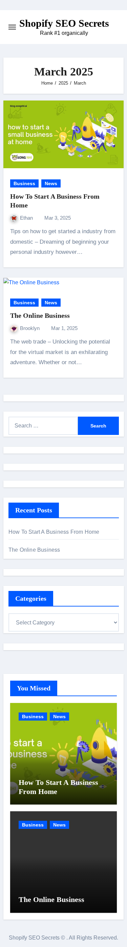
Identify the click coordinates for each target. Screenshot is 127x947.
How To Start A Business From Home (54, 532)
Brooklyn (30, 328)
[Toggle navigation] (12, 27)
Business (24, 183)
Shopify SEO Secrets (64, 23)
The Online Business (40, 315)
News (51, 183)
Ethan (27, 218)
